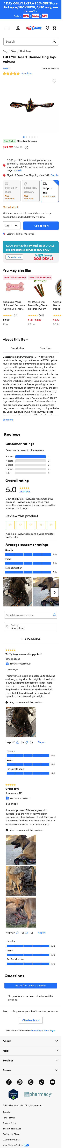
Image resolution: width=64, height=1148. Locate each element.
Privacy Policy (9, 1123)
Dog (5, 51)
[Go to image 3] (29, 137)
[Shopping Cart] (54, 28)
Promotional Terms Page (43, 1030)
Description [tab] (17, 348)
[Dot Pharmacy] (38, 1094)
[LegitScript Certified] (13, 1094)
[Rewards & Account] (18, 28)
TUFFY (6, 68)
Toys (13, 51)
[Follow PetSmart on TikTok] (41, 1082)
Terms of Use (9, 1117)
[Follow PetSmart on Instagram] (20, 1082)
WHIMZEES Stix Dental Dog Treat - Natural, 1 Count (38, 305)
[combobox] (30, 41)
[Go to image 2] (26, 137)
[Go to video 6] (37, 137)
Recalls (6, 1112)
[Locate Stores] (47, 28)
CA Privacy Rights (11, 1139)
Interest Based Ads (12, 1128)
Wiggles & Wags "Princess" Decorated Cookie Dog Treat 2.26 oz (14, 305)
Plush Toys (25, 51)
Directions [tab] (45, 348)
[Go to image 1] (24, 137)
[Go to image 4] (32, 137)
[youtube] (52, 1082)
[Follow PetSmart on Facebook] (9, 1082)
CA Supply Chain (11, 1134)
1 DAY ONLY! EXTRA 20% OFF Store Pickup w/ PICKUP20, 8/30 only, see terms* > (30, 9)
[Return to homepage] (33, 28)
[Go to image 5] (34, 137)
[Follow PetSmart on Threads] (30, 1082)
